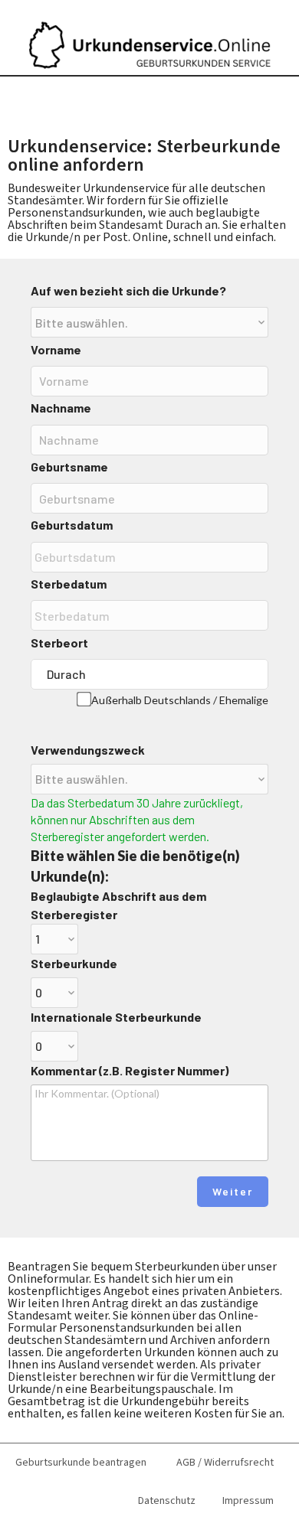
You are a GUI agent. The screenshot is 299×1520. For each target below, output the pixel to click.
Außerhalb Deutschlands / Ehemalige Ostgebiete (179, 705)
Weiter (232, 1191)
